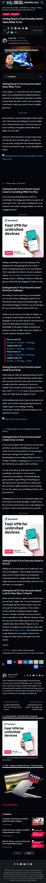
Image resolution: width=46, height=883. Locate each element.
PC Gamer (31, 653)
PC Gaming (40, 653)
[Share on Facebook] (8, 28)
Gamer (20, 650)
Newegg (31, 342)
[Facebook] (27, 675)
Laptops (36, 824)
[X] (30, 675)
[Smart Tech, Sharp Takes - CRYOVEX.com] (23, 2)
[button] (4, 2)
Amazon (20, 342)
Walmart (30, 349)
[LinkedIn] (43, 675)
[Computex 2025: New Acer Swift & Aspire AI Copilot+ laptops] (38, 821)
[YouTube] (33, 675)
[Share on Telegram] (22, 28)
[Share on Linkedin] (19, 28)
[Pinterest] (40, 675)
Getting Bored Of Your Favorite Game (15, 653)
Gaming (6, 14)
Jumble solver (19, 630)
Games (25, 650)
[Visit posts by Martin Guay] (4, 40)
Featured (15, 14)
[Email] (26, 28)
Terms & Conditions (14, 876)
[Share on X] (11, 28)
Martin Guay (12, 38)
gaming (31, 650)
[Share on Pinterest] (15, 28)
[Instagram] (37, 675)
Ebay (29, 361)
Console (14, 650)
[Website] (25, 675)
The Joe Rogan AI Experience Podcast (25, 275)
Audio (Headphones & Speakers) (38, 834)
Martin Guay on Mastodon (30, 880)
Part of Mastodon (9, 804)
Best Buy (10, 342)
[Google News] (24, 864)
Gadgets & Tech (37, 846)
